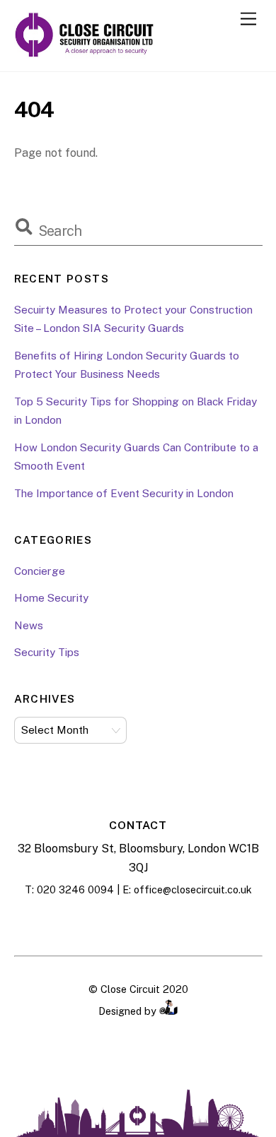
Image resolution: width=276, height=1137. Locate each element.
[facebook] (103, 923)
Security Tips (46, 652)
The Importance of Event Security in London (124, 493)
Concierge (39, 571)
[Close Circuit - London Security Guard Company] (85, 54)
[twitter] (173, 923)
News (28, 625)
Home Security (51, 598)
